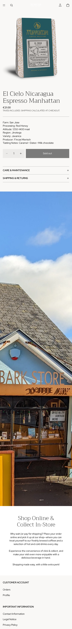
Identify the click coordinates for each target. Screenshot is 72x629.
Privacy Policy (10, 624)
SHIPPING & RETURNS (15, 178)
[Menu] (4, 5)
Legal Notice (9, 619)
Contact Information (14, 613)
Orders (6, 589)
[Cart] (68, 5)
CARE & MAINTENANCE (16, 170)
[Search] (11, 5)
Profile (6, 595)
